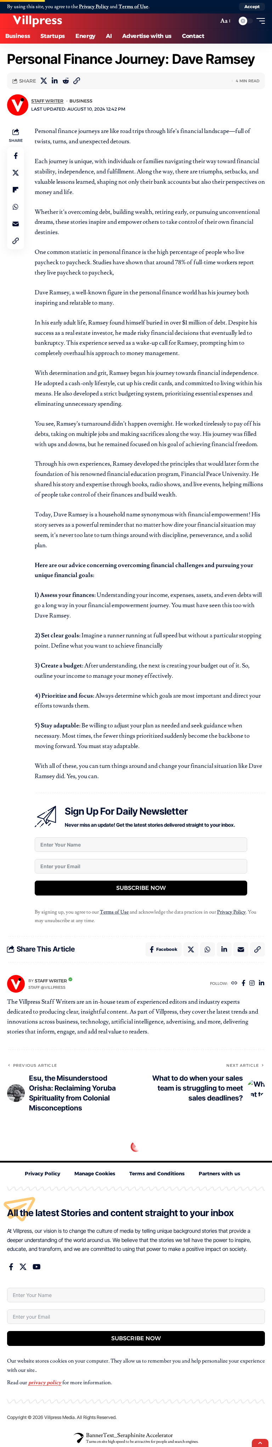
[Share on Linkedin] (55, 81)
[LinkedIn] (261, 983)
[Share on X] (44, 81)
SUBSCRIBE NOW (141, 888)
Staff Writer (47, 101)
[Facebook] (243, 983)
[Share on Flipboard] (15, 189)
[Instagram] (252, 983)
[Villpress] (37, 20)
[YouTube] (36, 1267)
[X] (23, 1267)
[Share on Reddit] (65, 81)
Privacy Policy (94, 6)
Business (80, 101)
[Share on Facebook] (15, 155)
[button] (252, 7)
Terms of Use (133, 6)
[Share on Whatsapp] (15, 206)
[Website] (234, 983)
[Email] (15, 223)
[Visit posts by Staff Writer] (16, 984)
